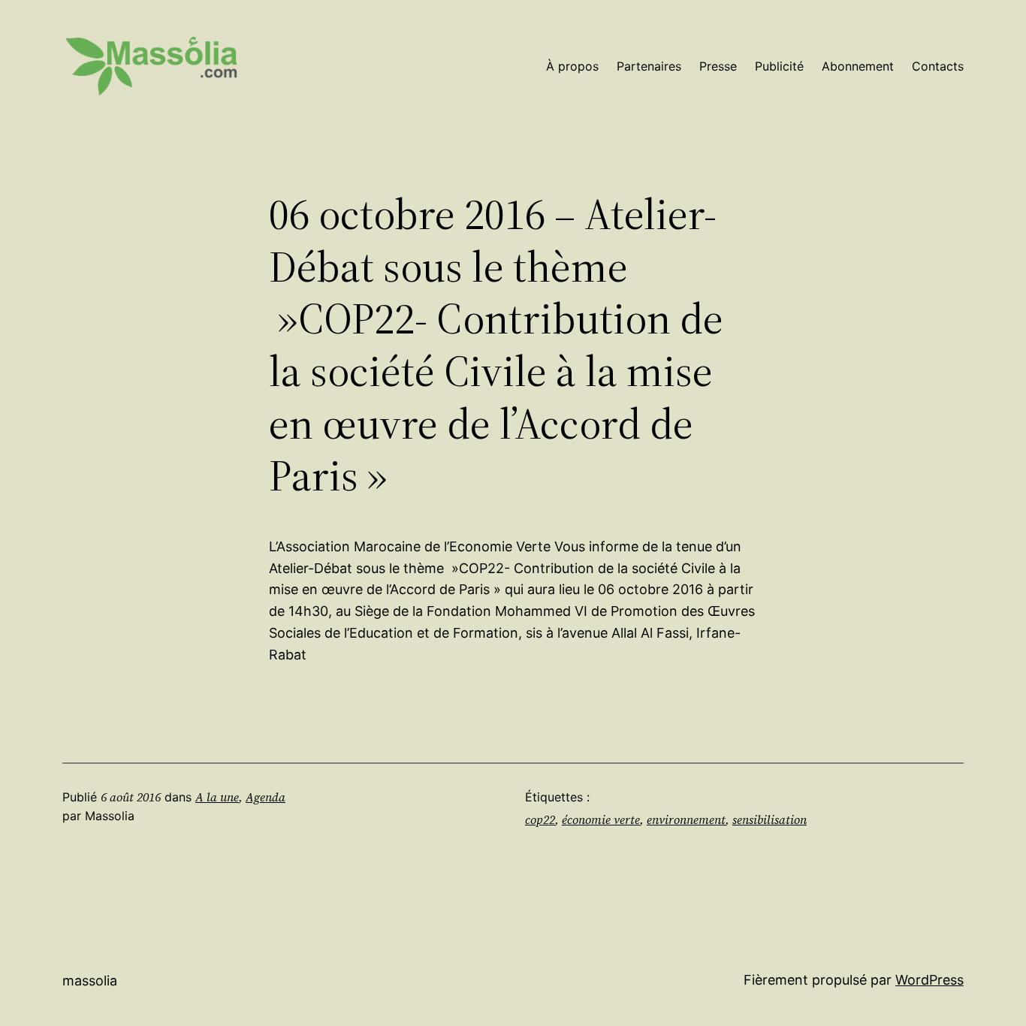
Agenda (265, 797)
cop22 (540, 819)
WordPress (929, 980)
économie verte (601, 819)
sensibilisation (769, 819)
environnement (686, 819)
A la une (217, 797)
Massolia (89, 980)
